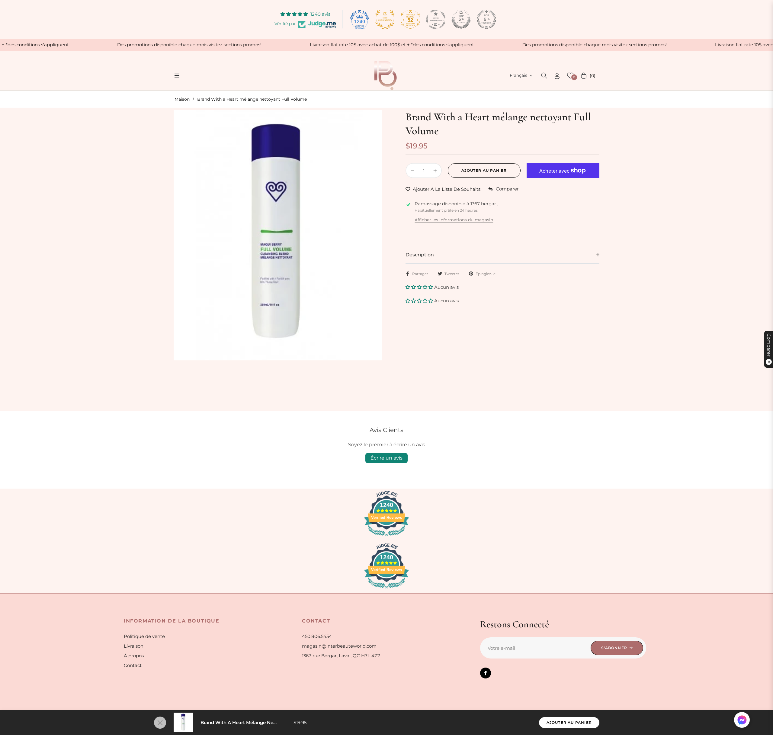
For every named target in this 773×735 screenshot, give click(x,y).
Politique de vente (144, 636)
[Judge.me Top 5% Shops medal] (461, 19)
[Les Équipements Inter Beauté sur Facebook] (485, 673)
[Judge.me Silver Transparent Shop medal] (435, 19)
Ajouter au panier (569, 722)
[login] (557, 75)
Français (518, 75)
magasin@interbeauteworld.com (339, 646)
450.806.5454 (317, 636)
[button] (544, 75)
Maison (182, 99)
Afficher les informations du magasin (454, 220)
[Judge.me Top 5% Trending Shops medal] (486, 19)
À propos (134, 656)
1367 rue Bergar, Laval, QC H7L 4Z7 (341, 656)
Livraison (133, 646)
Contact (133, 665)
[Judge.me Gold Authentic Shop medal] (385, 19)
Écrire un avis (386, 458)
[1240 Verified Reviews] (386, 537)
